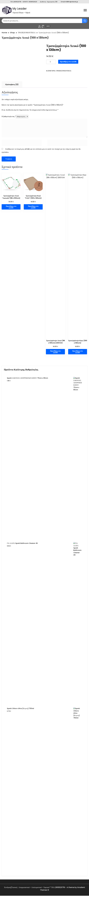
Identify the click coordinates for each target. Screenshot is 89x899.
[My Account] (39, 26)
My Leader (19, 9)
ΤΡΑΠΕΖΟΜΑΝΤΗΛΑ (63, 71)
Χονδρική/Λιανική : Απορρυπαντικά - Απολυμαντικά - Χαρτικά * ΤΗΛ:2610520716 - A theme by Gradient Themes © (44, 888)
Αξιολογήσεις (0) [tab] (11, 84)
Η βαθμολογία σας (9, 116)
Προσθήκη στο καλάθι (68, 61)
